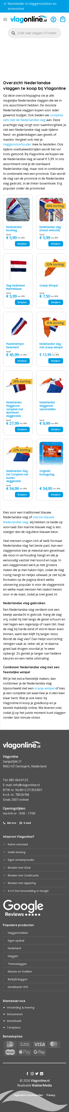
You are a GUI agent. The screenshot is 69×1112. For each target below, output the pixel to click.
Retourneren (15, 1014)
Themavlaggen (17, 964)
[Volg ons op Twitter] (36, 1074)
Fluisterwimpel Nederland (15, 345)
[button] (5, 19)
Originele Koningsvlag (46, 472)
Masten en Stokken (20, 971)
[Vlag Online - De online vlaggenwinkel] (28, 19)
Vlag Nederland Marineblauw (15, 287)
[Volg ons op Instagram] (32, 1074)
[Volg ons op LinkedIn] (41, 1074)
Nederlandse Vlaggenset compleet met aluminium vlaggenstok (14, 409)
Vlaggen (13, 956)
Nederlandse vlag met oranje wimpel (51, 345)
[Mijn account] (53, 19)
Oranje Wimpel (48, 285)
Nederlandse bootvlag (14, 228)
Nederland (14, 948)
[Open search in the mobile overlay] (34, 33)
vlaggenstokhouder (17, 144)
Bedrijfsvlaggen (17, 979)
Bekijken (22, 243)
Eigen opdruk (16, 940)
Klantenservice (14, 1001)
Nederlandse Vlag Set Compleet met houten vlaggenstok (17, 476)
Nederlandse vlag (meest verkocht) (50, 228)
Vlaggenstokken (18, 933)
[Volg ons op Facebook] (27, 1074)
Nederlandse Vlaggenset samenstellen (47, 406)
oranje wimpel (44, 688)
